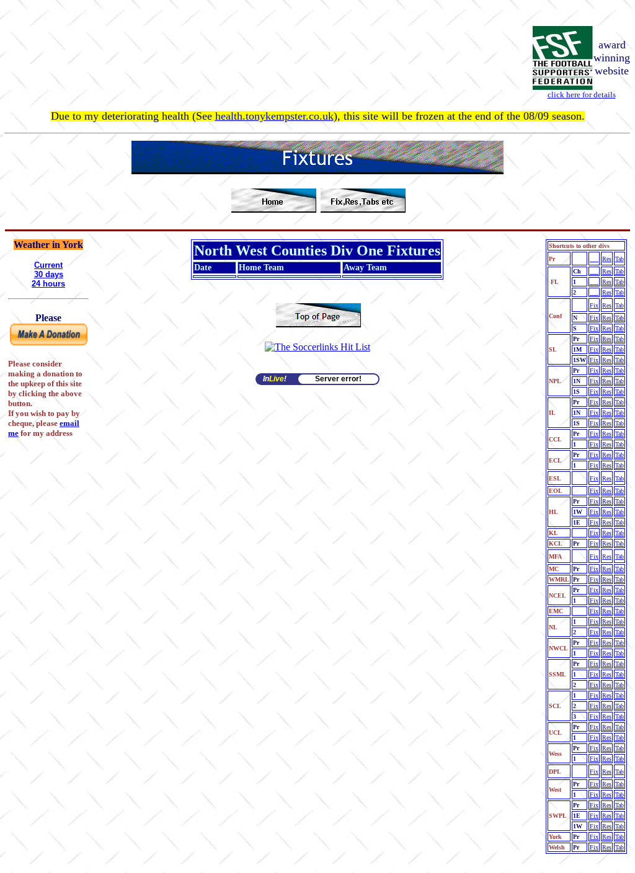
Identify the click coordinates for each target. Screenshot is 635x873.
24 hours (48, 283)
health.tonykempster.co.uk (274, 116)
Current (48, 265)
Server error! (338, 378)
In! (274, 378)
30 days (48, 274)
